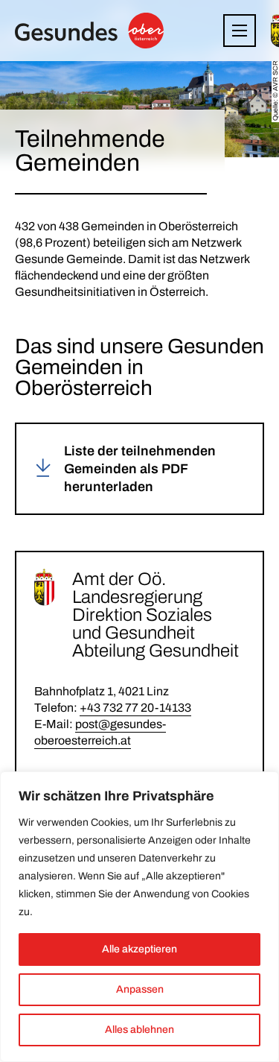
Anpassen (140, 989)
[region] (139, 916)
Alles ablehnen (139, 1029)
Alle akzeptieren (139, 949)
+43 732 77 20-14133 (135, 707)
